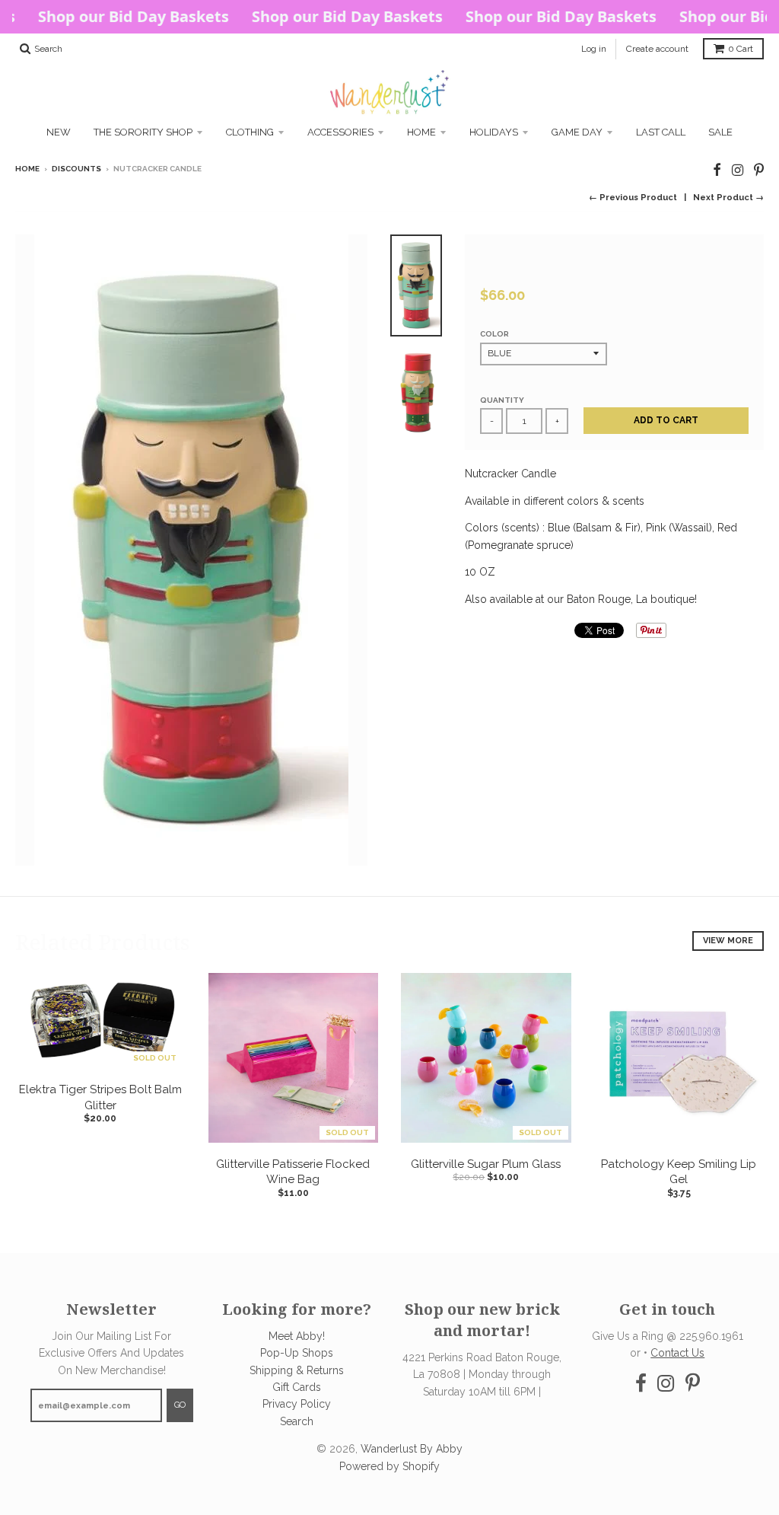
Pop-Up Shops (296, 1353)
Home (421, 132)
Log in (593, 48)
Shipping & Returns (297, 1370)
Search (296, 1421)
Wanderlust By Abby (412, 1449)
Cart (740, 48)
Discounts (76, 168)
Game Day (577, 132)
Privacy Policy (296, 1404)
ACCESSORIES (340, 132)
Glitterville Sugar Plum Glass (486, 1164)
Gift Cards (296, 1387)
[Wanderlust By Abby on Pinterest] (759, 170)
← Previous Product (633, 198)
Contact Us (677, 1353)
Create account (657, 48)
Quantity (502, 400)
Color (494, 334)
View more (728, 941)
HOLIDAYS (493, 132)
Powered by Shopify (389, 1466)
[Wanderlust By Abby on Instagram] (737, 170)
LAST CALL (660, 132)
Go (180, 1405)
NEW (58, 132)
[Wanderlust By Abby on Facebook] (717, 170)
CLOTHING (250, 132)
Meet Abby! (297, 1336)
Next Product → (728, 198)
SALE (720, 132)
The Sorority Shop (143, 132)
